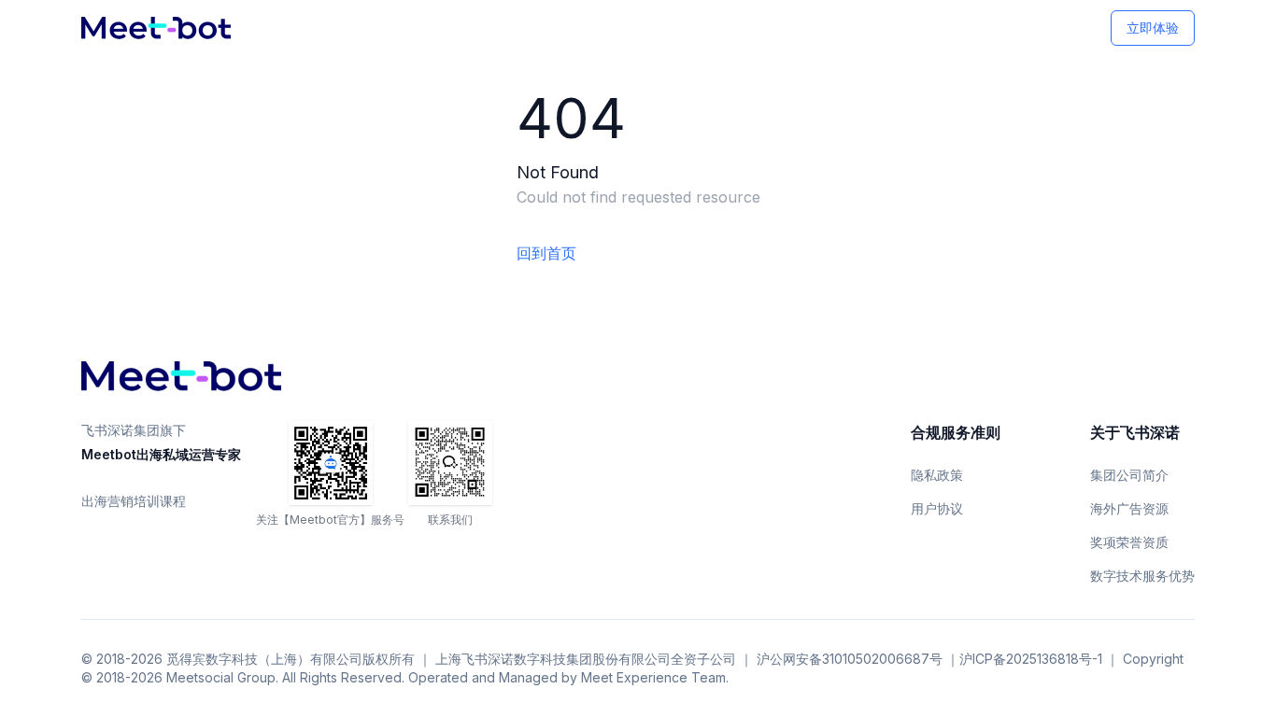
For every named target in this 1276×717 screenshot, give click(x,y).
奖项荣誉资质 (1129, 542)
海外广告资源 (1129, 508)
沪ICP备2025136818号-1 (1030, 659)
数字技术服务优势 (1142, 575)
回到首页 (546, 253)
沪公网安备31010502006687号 (850, 659)
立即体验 (1153, 27)
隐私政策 (937, 475)
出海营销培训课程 (133, 501)
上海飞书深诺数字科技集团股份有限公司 (553, 659)
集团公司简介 (1129, 475)
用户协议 (937, 508)
